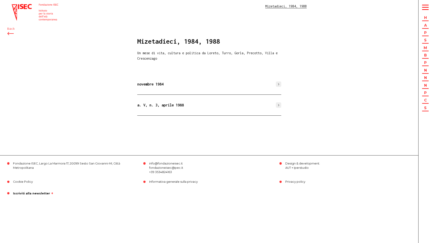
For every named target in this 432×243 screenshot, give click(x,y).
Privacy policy (295, 181)
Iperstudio (301, 167)
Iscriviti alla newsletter (31, 193)
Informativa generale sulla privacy (173, 181)
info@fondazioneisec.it (166, 163)
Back (11, 28)
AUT (288, 167)
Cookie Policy (23, 181)
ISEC (15, 6)
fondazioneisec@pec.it (166, 167)
